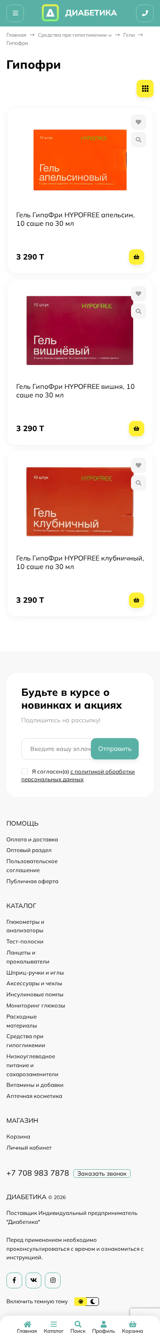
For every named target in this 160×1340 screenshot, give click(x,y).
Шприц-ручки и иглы (35, 972)
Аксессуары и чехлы (34, 983)
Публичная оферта (32, 881)
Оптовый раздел (29, 850)
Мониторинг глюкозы (35, 1005)
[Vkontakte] (33, 1280)
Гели (129, 35)
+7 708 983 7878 (37, 1173)
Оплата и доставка (32, 839)
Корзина (18, 1136)
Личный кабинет (29, 1147)
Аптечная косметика (34, 1095)
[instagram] (53, 1280)
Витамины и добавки (35, 1084)
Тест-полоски (25, 941)
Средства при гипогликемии (72, 35)
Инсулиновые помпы (35, 994)
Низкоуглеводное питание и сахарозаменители (32, 1065)
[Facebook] (14, 1280)
